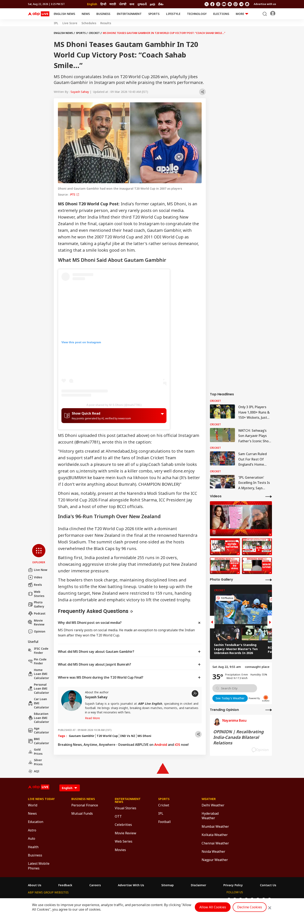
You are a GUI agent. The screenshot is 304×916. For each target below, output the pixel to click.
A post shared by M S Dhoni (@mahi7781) (114, 405)
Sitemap (167, 885)
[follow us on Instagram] (229, 4)
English (92, 4)
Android (160, 744)
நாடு (152, 4)
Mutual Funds (82, 813)
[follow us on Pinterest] (235, 4)
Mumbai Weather (215, 826)
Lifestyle (173, 14)
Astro (32, 830)
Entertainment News (128, 800)
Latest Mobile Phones (38, 865)
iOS (177, 744)
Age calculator (41, 730)
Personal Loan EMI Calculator (41, 689)
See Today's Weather (230, 698)
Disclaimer (198, 885)
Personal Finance (84, 805)
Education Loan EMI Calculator (41, 718)
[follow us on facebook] (212, 4)
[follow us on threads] (218, 4)
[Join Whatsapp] (247, 4)
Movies (120, 850)
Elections (221, 14)
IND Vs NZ (127, 736)
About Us (34, 885)
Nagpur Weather (215, 859)
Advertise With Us (131, 885)
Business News (83, 799)
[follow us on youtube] (223, 4)
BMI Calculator (41, 741)
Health (33, 847)
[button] (38, 554)
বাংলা (131, 4)
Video (38, 577)
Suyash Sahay (80, 92)
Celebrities (123, 824)
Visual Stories (125, 808)
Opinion (39, 631)
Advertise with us (265, 4)
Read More (92, 718)
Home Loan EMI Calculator (41, 674)
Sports (153, 14)
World (32, 805)
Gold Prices (38, 751)
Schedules (88, 23)
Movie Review (39, 622)
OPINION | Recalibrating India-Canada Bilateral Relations (238, 737)
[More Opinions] (268, 709)
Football (164, 821)
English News (64, 14)
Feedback (65, 885)
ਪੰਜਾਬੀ (122, 4)
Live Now (40, 570)
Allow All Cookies (212, 907)
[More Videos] (268, 496)
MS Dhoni (144, 736)
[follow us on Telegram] (241, 4)
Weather (209, 799)
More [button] (240, 14)
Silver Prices (38, 762)
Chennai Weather (215, 843)
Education (35, 821)
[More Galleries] (268, 579)
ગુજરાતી (142, 4)
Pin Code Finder (40, 661)
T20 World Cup (107, 736)
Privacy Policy (233, 885)
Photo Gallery (39, 604)
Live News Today (41, 799)
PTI (73, 194)
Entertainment (129, 14)
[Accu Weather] (265, 698)
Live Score (69, 23)
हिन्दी (103, 4)
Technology (197, 14)
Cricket (94, 33)
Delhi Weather (213, 805)
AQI (36, 771)
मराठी (112, 4)
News (86, 14)
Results (105, 23)
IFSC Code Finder (41, 651)
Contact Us (268, 885)
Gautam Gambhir (81, 736)
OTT (118, 816)
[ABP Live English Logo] (38, 13)
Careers (95, 885)
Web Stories (39, 594)
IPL (56, 23)
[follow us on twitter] (206, 4)
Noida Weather (213, 851)
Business (103, 14)
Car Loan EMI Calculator (41, 703)
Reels (38, 585)
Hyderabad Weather (210, 815)
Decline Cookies (249, 907)
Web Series (123, 841)
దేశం (160, 4)
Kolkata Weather (215, 834)
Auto (31, 838)
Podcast (39, 613)
